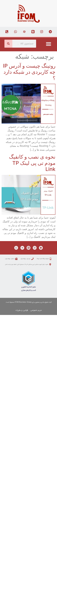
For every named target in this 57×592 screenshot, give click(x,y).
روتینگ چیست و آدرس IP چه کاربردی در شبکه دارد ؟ (29, 72)
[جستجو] (8, 44)
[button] (48, 44)
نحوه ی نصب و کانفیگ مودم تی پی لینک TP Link (32, 163)
